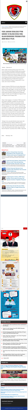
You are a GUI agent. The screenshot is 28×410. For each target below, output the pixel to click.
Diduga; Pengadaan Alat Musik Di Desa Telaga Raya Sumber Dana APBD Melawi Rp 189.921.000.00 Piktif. (15, 344)
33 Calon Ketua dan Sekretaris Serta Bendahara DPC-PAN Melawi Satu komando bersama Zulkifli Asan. (16, 170)
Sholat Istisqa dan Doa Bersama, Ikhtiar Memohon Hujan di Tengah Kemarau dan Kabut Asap (15, 187)
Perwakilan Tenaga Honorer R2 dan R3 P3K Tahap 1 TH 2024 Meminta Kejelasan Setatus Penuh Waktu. (15, 340)
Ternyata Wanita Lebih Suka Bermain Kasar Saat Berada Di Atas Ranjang (14, 325)
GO (25, 228)
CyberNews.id (13, 408)
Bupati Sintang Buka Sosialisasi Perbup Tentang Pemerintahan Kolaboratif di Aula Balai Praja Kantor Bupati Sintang (12, 390)
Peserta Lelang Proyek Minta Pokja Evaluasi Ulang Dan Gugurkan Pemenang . (8, 145)
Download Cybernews (7, 403)
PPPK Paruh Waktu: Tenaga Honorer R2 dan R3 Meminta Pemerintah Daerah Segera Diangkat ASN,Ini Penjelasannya (15, 347)
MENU (3, 22)
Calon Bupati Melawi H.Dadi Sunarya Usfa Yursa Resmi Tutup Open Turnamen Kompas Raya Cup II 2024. (14, 355)
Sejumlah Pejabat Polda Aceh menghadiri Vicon (9, 394)
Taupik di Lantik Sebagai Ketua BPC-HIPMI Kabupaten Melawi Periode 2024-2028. (14, 329)
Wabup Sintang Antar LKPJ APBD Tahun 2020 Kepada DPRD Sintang (20, 145)
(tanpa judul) (6, 358)
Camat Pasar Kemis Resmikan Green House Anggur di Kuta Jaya (15, 351)
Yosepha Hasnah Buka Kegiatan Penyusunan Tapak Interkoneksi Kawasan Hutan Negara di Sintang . (13, 397)
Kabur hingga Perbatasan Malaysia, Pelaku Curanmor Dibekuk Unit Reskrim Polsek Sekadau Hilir (13, 367)
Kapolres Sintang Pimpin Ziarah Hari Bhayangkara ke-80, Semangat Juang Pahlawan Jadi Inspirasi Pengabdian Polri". (16, 153)
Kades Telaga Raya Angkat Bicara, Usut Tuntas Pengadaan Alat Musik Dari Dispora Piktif (14, 336)
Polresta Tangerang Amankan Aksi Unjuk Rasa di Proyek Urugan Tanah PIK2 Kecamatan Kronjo (14, 333)
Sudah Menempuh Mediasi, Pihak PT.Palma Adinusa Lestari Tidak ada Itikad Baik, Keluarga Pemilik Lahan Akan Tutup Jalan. (16, 162)
